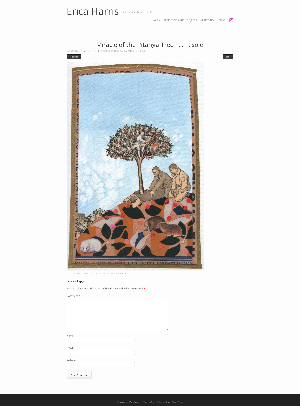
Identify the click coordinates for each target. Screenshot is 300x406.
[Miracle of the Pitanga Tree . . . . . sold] (135, 269)
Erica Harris (93, 11)
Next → (228, 56)
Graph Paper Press (174, 402)
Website (71, 360)
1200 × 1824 (92, 51)
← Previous (74, 56)
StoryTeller (156, 402)
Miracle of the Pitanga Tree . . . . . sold (123, 51)
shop (222, 20)
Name (70, 335)
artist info (208, 20)
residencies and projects (180, 20)
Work (156, 20)
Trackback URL (119, 273)
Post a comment (76, 273)
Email (70, 348)
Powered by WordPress (128, 402)
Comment (73, 296)
